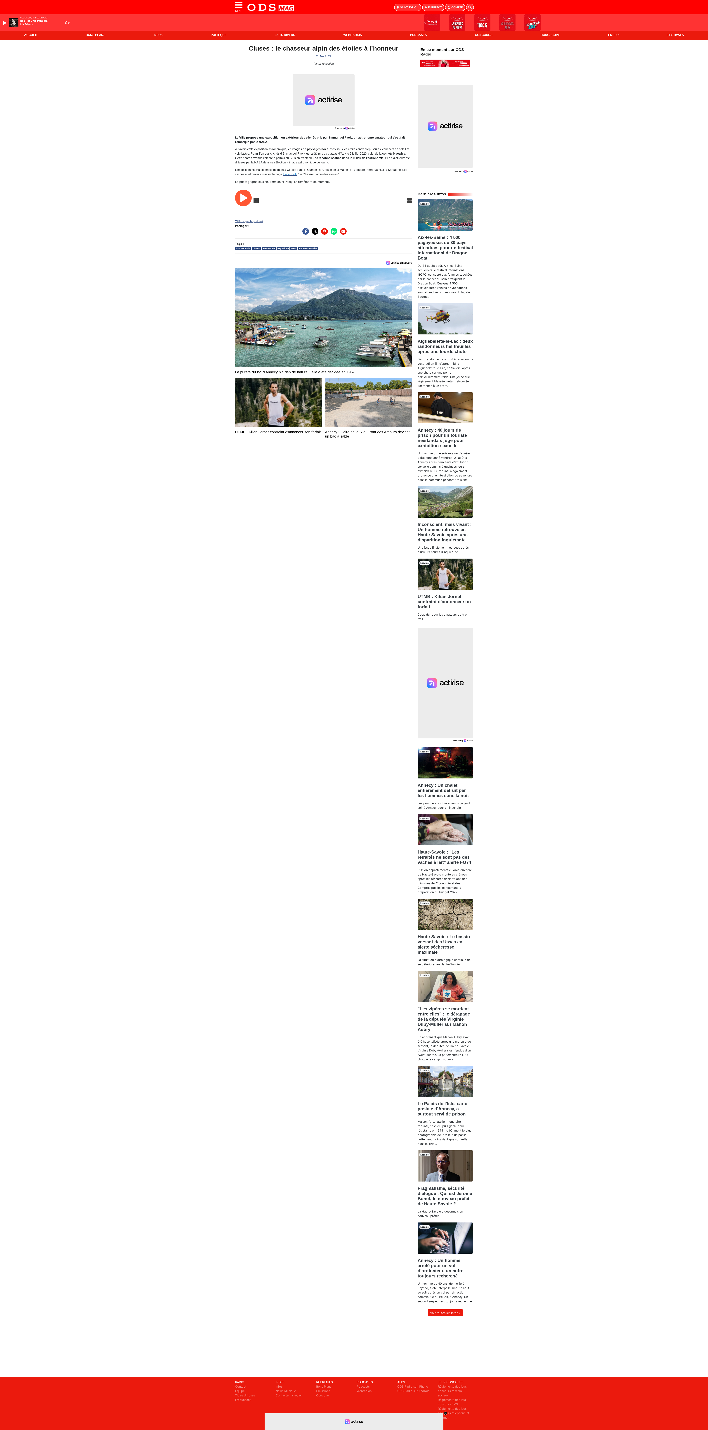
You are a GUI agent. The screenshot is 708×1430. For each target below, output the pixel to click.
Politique (219, 35)
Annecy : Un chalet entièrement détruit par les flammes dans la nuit (443, 790)
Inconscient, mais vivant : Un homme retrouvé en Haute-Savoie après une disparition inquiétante (445, 532)
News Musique (286, 1391)
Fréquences (243, 1400)
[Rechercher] (470, 7)
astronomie (269, 248)
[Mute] (67, 22)
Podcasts (418, 35)
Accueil (31, 35)
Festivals (675, 35)
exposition (283, 248)
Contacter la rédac (289, 1395)
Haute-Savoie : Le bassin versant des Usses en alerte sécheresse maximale (444, 944)
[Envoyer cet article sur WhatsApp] (333, 233)
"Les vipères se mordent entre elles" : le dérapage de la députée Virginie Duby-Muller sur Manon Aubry (444, 1019)
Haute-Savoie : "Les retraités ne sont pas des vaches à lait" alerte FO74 (444, 857)
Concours (483, 35)
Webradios (352, 35)
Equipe (240, 1391)
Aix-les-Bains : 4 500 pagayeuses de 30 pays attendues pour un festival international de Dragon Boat (445, 247)
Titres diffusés (245, 1395)
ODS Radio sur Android (413, 1391)
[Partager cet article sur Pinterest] (323, 233)
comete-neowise (308, 248)
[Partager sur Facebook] (305, 233)
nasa (293, 248)
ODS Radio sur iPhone (412, 1386)
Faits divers (285, 35)
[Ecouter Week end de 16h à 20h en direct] (445, 63)
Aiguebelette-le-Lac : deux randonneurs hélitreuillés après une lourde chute (445, 346)
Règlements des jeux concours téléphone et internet (453, 1413)
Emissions (323, 1391)
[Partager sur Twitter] (314, 233)
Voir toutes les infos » (445, 1313)
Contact (240, 1386)
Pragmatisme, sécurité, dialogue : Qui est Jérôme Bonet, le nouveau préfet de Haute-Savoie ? (445, 1196)
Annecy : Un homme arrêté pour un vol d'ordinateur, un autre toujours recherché (440, 1268)
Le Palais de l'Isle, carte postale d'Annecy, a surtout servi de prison (442, 1108)
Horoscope (550, 35)
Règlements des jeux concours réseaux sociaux (452, 1391)
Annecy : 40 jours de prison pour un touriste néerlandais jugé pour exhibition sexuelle (442, 438)
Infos (158, 35)
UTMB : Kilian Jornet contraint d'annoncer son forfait (444, 601)
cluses (256, 248)
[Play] (5, 23)
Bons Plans (95, 35)
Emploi (613, 35)
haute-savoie (243, 248)
